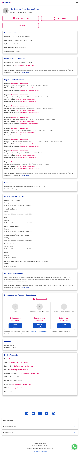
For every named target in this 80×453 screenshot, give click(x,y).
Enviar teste (15, 325)
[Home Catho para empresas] (7, 2)
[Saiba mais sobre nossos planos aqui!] (74, 447)
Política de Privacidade (40, 451)
